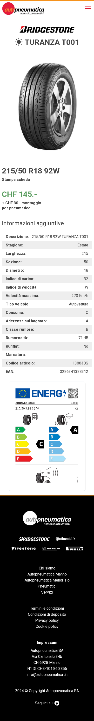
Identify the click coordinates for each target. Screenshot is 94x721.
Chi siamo (47, 568)
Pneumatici (47, 586)
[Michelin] (51, 548)
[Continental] (65, 539)
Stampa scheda (16, 179)
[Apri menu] (88, 8)
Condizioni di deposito (47, 614)
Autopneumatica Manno (47, 574)
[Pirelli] (74, 548)
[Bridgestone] (34, 539)
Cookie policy (47, 626)
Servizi (47, 592)
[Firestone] (23, 548)
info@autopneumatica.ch (47, 674)
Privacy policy (47, 620)
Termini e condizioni (47, 608)
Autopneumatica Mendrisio (47, 580)
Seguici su (44, 703)
